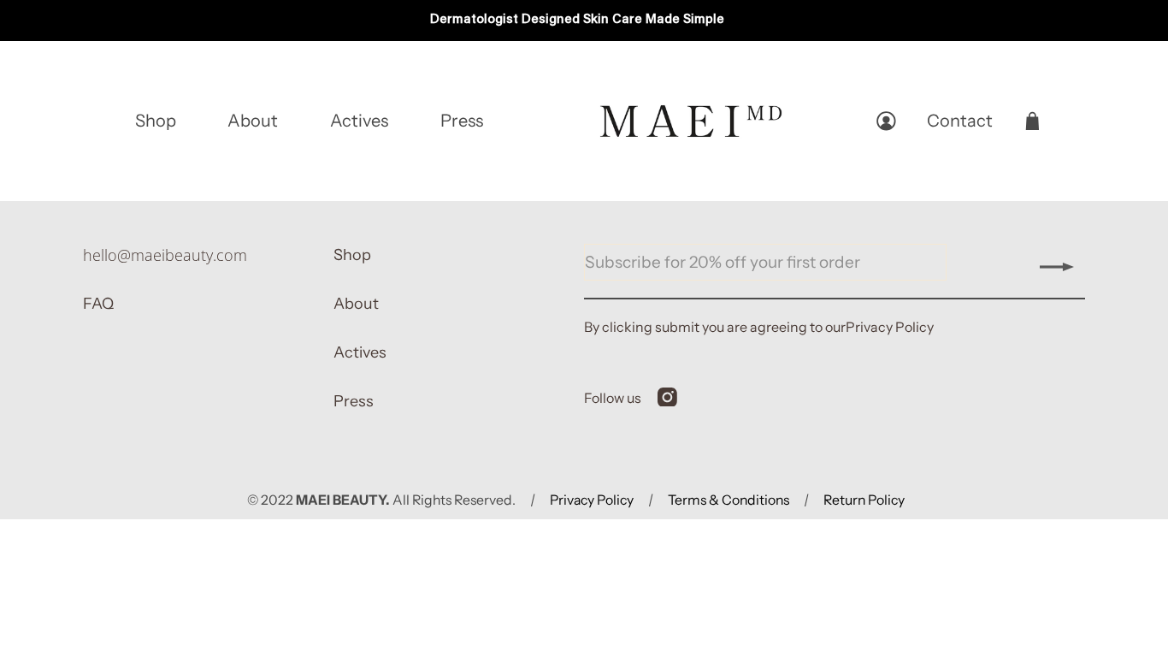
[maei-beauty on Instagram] (667, 401)
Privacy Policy (890, 326)
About (252, 120)
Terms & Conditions (728, 500)
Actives (359, 120)
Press (461, 120)
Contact (960, 120)
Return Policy (864, 500)
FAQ (98, 303)
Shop (155, 120)
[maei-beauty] (691, 121)
